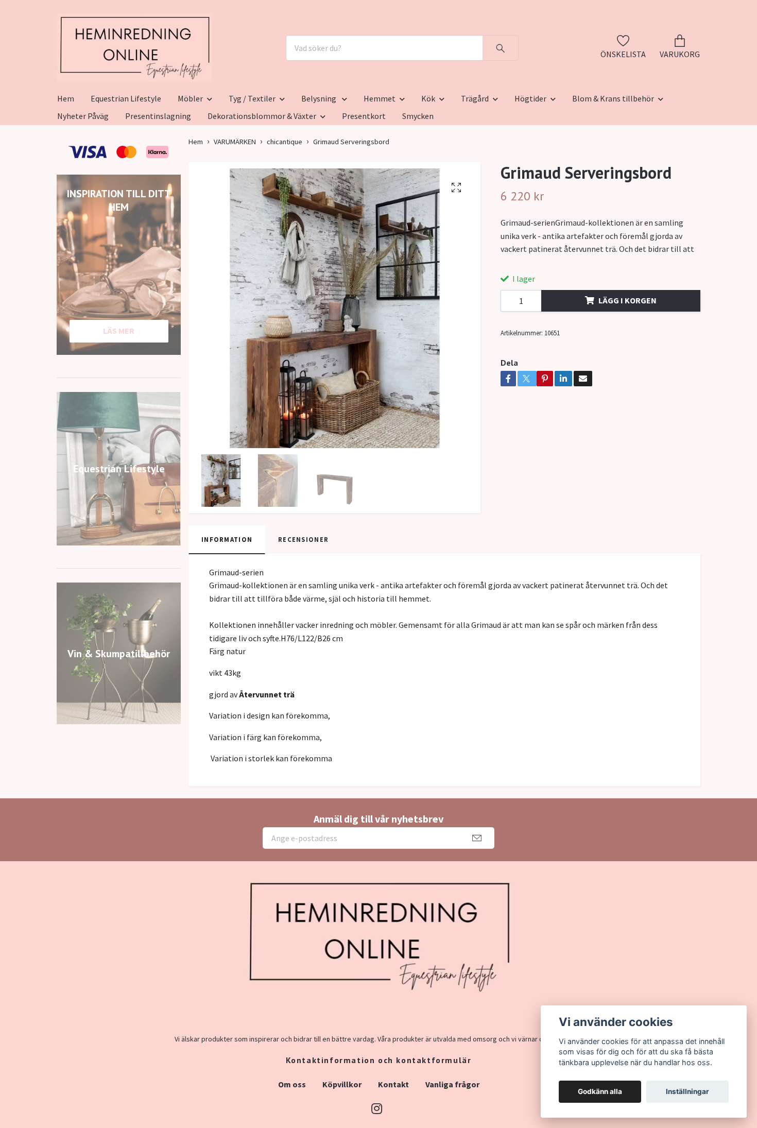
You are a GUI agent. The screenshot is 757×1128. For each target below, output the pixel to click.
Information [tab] (226, 590)
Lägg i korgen (627, 351)
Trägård (475, 149)
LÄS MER (118, 381)
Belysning (319, 149)
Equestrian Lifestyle (126, 149)
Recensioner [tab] (303, 590)
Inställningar (687, 1091)
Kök (428, 149)
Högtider (530, 149)
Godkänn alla (600, 1091)
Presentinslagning (158, 166)
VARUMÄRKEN (235, 192)
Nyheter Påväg (83, 166)
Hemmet (379, 149)
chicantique (284, 192)
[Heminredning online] (191, 73)
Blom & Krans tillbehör (613, 149)
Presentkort (364, 166)
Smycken (418, 166)
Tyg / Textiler (252, 149)
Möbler (190, 149)
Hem (65, 149)
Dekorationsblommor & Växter (262, 166)
